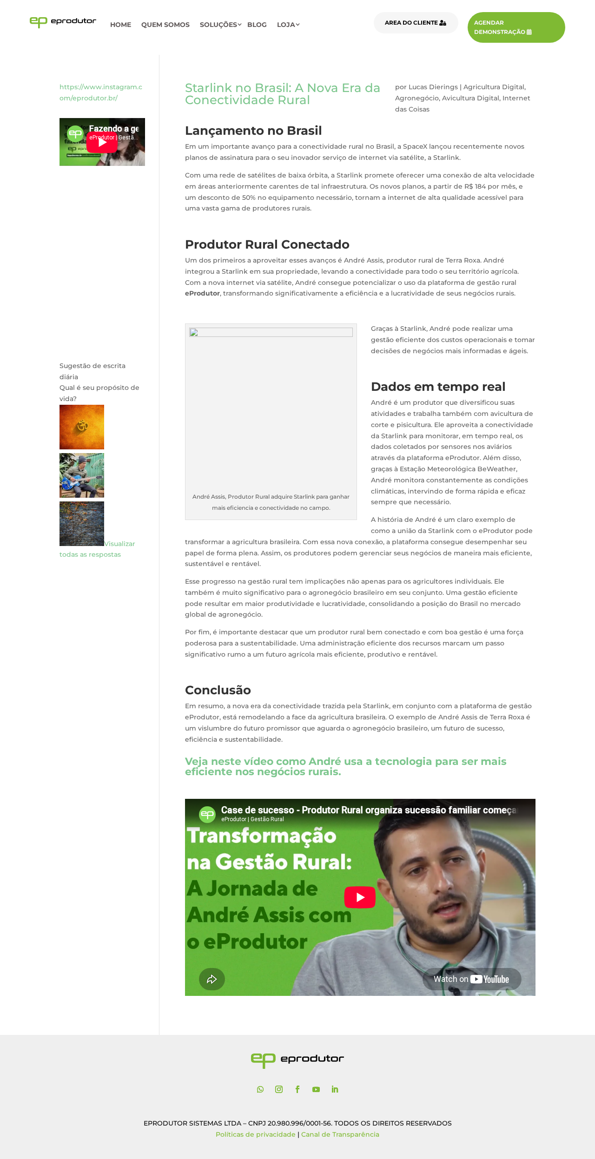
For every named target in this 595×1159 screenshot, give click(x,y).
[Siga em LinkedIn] (334, 1089)
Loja (286, 24)
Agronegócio (417, 98)
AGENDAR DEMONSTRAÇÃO (499, 27)
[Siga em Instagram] (278, 1089)
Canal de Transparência (340, 1134)
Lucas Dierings (433, 87)
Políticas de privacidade (256, 1134)
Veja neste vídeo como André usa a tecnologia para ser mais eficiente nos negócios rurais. (346, 766)
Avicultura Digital (470, 98)
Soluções (218, 24)
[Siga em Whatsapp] (260, 1089)
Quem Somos (165, 24)
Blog (257, 24)
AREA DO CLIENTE (411, 22)
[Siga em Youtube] (316, 1089)
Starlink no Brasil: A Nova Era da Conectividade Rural (283, 93)
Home (120, 24)
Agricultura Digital (493, 87)
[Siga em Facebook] (297, 1089)
